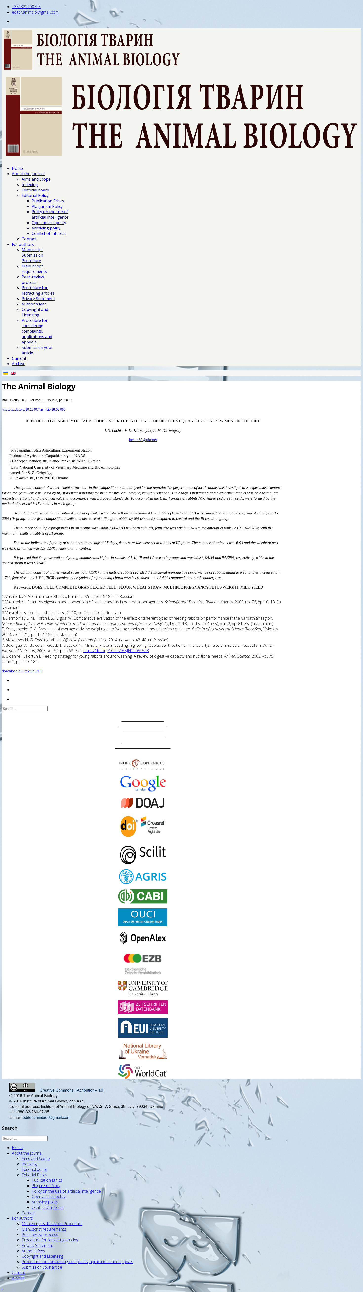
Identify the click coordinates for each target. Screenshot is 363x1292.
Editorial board (35, 190)
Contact (29, 239)
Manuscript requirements (34, 268)
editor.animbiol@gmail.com (35, 12)
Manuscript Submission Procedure (32, 255)
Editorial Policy (35, 195)
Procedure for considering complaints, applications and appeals (37, 331)
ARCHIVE (143, 752)
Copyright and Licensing (35, 312)
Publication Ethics (48, 201)
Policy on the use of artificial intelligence (50, 214)
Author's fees (34, 304)
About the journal (28, 173)
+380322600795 (26, 6)
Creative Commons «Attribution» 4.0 (71, 1090)
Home (17, 168)
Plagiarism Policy (47, 206)
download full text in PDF (22, 671)
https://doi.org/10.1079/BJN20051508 (116, 650)
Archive (18, 363)
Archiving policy (46, 228)
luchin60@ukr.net (143, 440)
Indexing (30, 184)
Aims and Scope (36, 179)
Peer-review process (33, 279)
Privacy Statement (38, 298)
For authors (23, 244)
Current (19, 358)
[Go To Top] (2, 1287)
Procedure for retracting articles (38, 290)
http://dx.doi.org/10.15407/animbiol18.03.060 (33, 409)
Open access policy (49, 222)
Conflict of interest (49, 233)
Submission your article (42, 1267)
